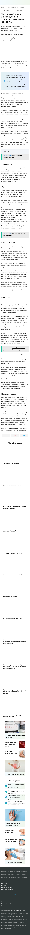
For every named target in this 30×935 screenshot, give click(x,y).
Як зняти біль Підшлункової (15, 774)
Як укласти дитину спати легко (13, 553)
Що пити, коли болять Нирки (9, 831)
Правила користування (6, 887)
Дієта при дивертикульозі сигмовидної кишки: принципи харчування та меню (16, 803)
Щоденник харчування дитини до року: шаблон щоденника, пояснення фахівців (14, 691)
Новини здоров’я (5, 900)
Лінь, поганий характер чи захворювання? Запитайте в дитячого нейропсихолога (14, 641)
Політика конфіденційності (7, 889)
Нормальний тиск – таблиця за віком (11, 840)
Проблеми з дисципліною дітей (12, 575)
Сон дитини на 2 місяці (10, 596)
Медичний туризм (5, 901)
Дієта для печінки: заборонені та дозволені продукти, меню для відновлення (16, 791)
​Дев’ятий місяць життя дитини (12, 485)
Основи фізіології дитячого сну (12, 618)
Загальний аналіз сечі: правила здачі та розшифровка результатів (16, 797)
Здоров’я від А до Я (6, 903)
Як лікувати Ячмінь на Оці (14, 862)
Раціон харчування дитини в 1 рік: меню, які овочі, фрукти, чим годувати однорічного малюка (14, 666)
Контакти (3, 885)
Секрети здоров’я (5, 905)
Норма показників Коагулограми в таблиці (10, 744)
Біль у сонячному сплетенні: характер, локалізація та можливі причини (16, 786)
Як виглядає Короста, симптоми (11, 752)
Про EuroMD (4, 883)
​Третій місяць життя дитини (11, 463)
